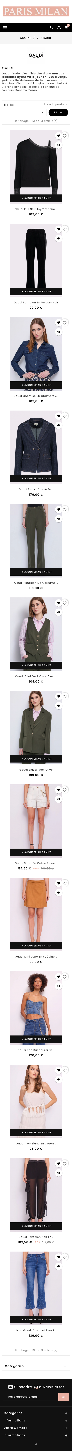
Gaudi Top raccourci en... (36, 1050)
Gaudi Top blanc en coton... (36, 1143)
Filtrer (58, 112)
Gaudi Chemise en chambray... (36, 396)
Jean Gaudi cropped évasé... (36, 1330)
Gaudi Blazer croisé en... (36, 489)
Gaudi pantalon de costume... (36, 583)
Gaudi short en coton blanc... (36, 863)
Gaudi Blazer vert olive (36, 770)
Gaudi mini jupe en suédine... (36, 956)
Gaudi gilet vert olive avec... (36, 676)
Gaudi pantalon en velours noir (36, 302)
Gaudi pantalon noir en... (36, 1237)
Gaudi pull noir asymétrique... (36, 209)
